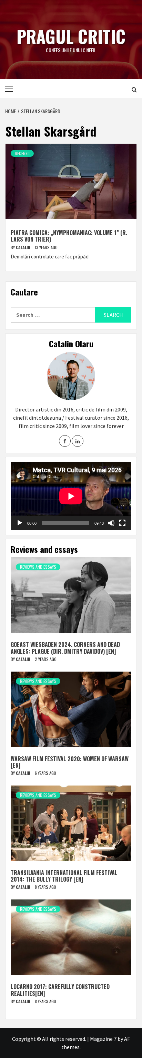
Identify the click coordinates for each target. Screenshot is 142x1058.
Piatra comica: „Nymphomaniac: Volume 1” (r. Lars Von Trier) (69, 236)
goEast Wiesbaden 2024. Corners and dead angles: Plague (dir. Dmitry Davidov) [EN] (65, 647)
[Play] (19, 523)
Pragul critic (71, 36)
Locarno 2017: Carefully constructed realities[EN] (60, 990)
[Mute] (111, 523)
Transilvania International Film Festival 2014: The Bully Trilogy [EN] (64, 876)
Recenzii (22, 153)
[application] (71, 496)
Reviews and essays (38, 567)
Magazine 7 (103, 1038)
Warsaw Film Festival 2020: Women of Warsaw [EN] (70, 762)
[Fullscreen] (122, 523)
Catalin (23, 247)
